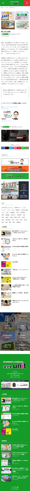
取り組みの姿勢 (24, 210)
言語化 (25, 219)
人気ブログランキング (6, 120)
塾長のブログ (5, 34)
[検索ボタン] (3, 3)
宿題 (24, 214)
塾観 (3, 214)
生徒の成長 (8, 219)
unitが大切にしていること (16, 34)
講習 (3, 222)
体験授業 (17, 210)
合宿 (7, 212)
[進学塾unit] (15, 3)
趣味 (10, 222)
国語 (17, 212)
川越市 (7, 217)
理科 (3, 219)
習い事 (17, 219)
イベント (4, 210)
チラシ (8, 210)
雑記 (14, 222)
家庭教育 (19, 214)
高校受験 (18, 222)
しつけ (24, 207)
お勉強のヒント (17, 207)
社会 (13, 219)
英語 (21, 219)
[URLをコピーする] (27, 148)
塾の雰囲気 (22, 212)
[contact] (17, 487)
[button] (3, 148)
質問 (6, 222)
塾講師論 (7, 214)
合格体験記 (12, 212)
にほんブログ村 (4, 108)
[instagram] (14, 487)
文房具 (23, 217)
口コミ (3, 212)
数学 (19, 217)
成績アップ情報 (13, 217)
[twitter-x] (12, 487)
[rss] (16, 487)
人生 (13, 210)
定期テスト (13, 214)
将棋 (3, 217)
